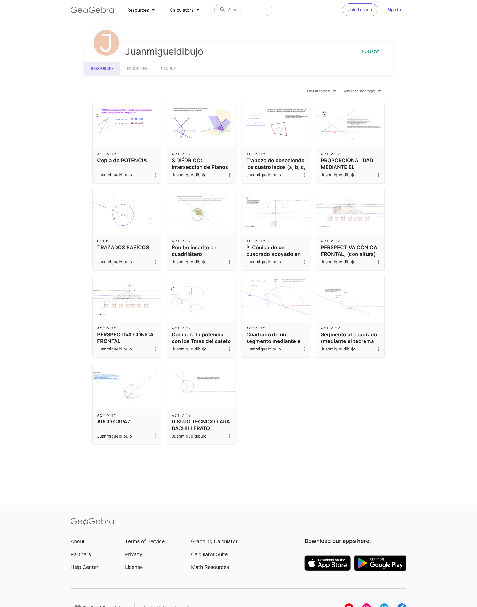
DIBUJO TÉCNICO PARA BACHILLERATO (201, 424)
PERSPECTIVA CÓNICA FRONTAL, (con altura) (349, 250)
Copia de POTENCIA (122, 160)
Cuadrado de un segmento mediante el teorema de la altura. (274, 341)
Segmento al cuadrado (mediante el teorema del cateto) (349, 341)
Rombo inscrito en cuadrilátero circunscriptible (194, 254)
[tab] (142, 10)
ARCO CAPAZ (114, 421)
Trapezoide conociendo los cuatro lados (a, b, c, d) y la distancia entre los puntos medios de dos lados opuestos (275, 173)
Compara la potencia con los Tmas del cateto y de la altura (201, 341)
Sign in (394, 9)
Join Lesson (360, 9)
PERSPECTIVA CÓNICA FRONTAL (125, 337)
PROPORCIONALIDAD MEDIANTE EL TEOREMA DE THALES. (349, 167)
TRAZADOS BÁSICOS (123, 247)
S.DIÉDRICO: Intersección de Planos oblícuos (200, 167)
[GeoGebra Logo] (92, 10)
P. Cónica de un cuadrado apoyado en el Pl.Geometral (273, 254)
